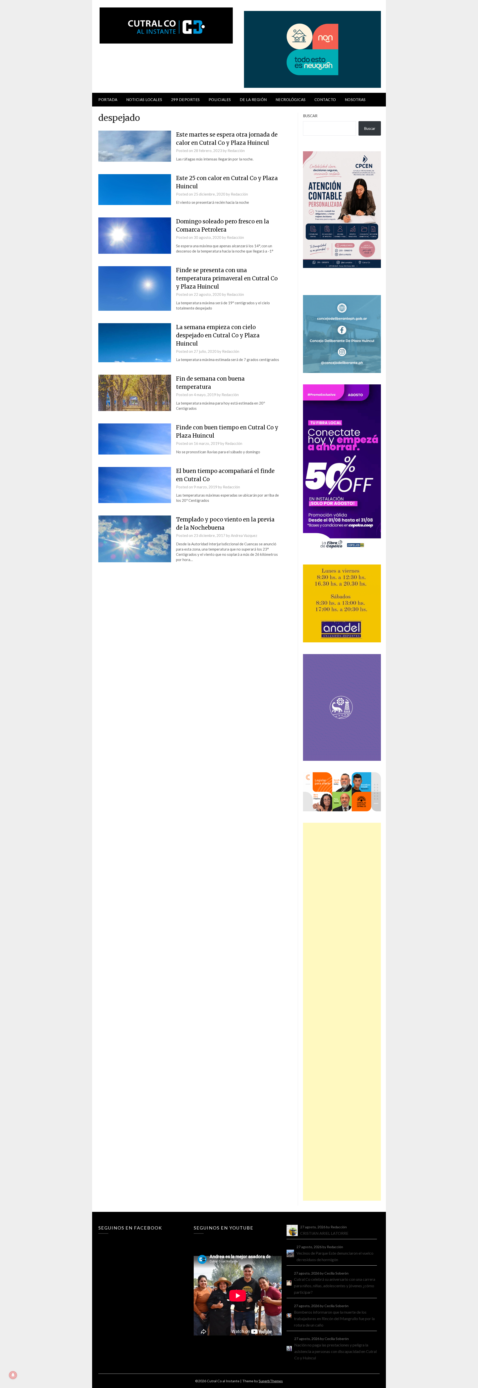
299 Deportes (185, 99)
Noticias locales (144, 99)
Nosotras (355, 99)
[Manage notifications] (13, 1375)
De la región (253, 99)
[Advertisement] (342, 1012)
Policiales (220, 99)
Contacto (325, 99)
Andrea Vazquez (244, 535)
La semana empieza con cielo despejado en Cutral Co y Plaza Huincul (218, 335)
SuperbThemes (271, 1381)
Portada (108, 99)
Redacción (236, 150)
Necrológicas (291, 99)
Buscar (310, 115)
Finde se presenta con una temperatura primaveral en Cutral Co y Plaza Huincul (227, 278)
